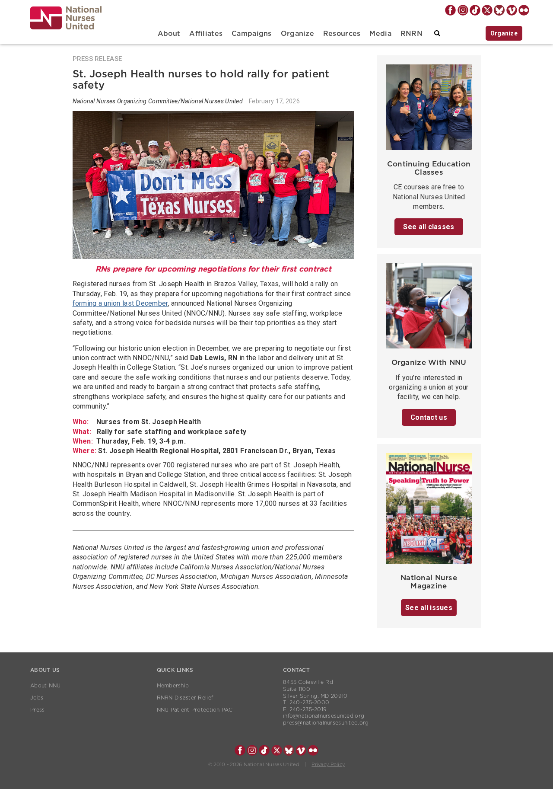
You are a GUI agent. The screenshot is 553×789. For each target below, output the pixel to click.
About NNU (45, 685)
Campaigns (252, 33)
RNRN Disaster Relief (185, 697)
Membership (173, 685)
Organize (297, 33)
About (169, 33)
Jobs (36, 697)
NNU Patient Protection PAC (195, 709)
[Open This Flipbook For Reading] (429, 511)
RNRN (411, 33)
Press (37, 709)
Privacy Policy (328, 764)
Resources (342, 33)
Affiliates (205, 33)
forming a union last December (120, 303)
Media (380, 33)
